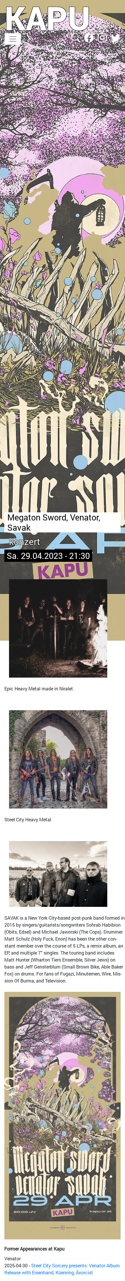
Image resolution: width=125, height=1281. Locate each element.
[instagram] (103, 37)
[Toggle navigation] (13, 39)
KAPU (47, 18)
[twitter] (115, 37)
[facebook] (89, 37)
